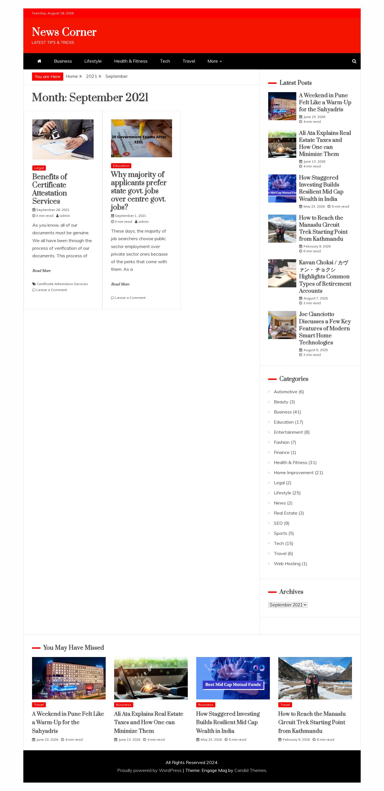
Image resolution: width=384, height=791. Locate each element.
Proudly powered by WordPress (150, 770)
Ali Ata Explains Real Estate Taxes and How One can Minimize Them (325, 144)
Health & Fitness (131, 61)
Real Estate (285, 513)
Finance (282, 452)
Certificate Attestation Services (62, 284)
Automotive (285, 391)
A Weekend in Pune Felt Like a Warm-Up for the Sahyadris (325, 102)
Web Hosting (287, 563)
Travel (188, 61)
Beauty (281, 401)
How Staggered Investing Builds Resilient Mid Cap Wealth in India (321, 188)
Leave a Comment (52, 290)
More (212, 61)
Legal (39, 168)
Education (121, 165)
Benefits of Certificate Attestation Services (49, 189)
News (280, 503)
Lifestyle (93, 61)
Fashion (282, 442)
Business (63, 61)
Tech (165, 61)
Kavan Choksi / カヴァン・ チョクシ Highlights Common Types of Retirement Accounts (325, 277)
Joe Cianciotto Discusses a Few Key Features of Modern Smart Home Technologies (325, 328)
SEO (278, 523)
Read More (41, 271)
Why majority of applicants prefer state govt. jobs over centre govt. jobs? (139, 191)
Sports (280, 533)
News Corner (64, 32)
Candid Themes (250, 770)
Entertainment (288, 432)
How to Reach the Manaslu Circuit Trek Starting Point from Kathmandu (323, 229)
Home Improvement (294, 472)
